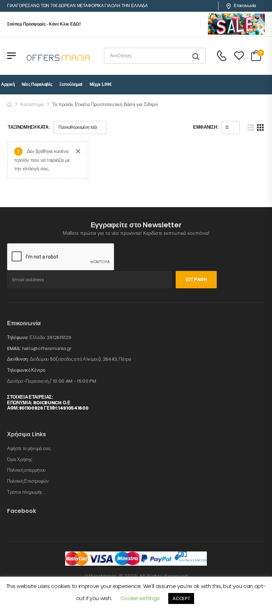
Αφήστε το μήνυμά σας (29, 448)
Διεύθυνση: (18, 359)
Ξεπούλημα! (71, 84)
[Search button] (196, 56)
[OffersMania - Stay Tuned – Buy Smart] (58, 55)
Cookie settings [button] (140, 598)
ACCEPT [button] (181, 598)
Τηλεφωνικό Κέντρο (26, 370)
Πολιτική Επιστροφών (28, 481)
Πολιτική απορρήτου (26, 470)
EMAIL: (14, 348)
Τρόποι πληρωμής (24, 492)
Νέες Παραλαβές (37, 84)
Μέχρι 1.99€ (101, 84)
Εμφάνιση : (206, 127)
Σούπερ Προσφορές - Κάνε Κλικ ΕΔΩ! (44, 24)
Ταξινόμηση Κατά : (29, 127)
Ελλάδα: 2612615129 (50, 337)
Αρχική (8, 84)
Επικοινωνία (245, 5)
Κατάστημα (32, 104)
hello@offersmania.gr (47, 348)
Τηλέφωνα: (17, 337)
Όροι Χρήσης (19, 459)
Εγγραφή (196, 279)
